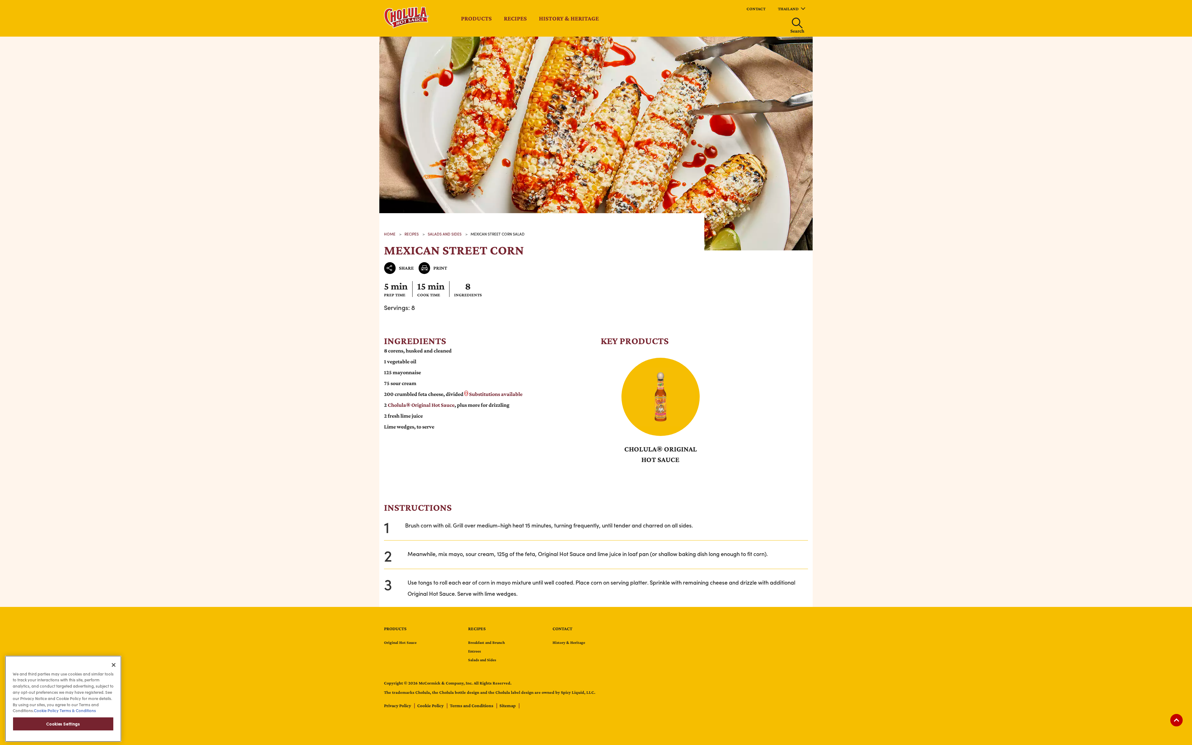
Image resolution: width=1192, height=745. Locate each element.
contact (756, 8)
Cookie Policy (431, 705)
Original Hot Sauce (400, 642)
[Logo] (406, 26)
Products (476, 18)
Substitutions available (495, 394)
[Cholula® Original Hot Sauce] (660, 396)
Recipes (515, 18)
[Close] (113, 665)
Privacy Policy (398, 705)
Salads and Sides (482, 659)
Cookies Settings (63, 724)
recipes (411, 233)
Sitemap (508, 705)
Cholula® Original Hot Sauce (421, 405)
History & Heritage (569, 18)
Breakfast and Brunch (486, 642)
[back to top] (1176, 720)
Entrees (474, 651)
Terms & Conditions (77, 710)
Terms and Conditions (472, 705)
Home (389, 233)
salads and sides (445, 233)
